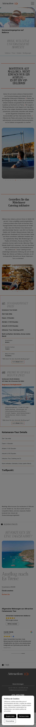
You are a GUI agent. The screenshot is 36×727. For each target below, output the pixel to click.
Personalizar (10, 721)
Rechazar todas (24, 716)
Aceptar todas (10, 716)
